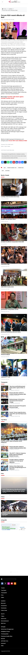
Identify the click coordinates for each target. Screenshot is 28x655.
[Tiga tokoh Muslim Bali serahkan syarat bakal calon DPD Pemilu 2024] (14, 277)
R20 (5, 167)
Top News (4, 419)
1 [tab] (10, 495)
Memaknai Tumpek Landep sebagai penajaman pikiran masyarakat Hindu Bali (12, 241)
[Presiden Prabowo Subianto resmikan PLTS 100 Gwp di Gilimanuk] (4, 461)
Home (5, 8)
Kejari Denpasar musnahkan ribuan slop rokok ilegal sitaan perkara (12, 512)
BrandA (3, 638)
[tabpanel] (14, 485)
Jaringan (3, 626)
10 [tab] (23, 518)
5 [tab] (18, 495)
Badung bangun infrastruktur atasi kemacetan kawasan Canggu (17, 401)
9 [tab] (21, 518)
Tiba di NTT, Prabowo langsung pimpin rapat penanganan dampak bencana (17, 455)
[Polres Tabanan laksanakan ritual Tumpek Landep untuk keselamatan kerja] (14, 187)
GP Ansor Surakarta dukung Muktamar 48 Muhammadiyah (12, 353)
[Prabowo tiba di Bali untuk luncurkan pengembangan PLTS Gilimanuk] (4, 468)
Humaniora (4, 605)
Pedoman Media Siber (6, 636)
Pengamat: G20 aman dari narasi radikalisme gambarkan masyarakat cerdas (13, 308)
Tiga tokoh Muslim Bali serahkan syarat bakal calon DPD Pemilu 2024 (13, 286)
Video (2, 496)
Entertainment (5, 621)
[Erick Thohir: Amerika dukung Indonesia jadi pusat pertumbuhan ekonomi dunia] (14, 322)
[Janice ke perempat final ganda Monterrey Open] (4, 407)
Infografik (4, 520)
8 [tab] (19, 518)
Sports (2, 613)
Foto (2, 473)
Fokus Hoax (4, 610)
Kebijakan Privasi (5, 631)
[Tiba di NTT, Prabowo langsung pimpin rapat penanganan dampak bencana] (4, 455)
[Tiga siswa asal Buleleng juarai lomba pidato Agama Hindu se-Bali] (4, 388)
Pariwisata (3, 608)
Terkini (3, 588)
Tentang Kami (4, 633)
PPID (2, 645)
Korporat (3, 643)
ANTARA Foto (4, 641)
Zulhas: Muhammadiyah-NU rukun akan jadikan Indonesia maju (14, 263)
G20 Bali (7, 170)
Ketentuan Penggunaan (7, 629)
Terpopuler (4, 382)
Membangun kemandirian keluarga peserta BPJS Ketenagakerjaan (11, 566)
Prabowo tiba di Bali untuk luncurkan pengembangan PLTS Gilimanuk (17, 468)
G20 (3, 170)
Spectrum (3, 618)
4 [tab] (16, 495)
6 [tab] (15, 518)
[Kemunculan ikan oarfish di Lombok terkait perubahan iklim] (4, 394)
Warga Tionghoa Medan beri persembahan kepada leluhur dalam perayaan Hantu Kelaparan (13, 441)
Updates (10, 8)
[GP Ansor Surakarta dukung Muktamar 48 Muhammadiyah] (14, 345)
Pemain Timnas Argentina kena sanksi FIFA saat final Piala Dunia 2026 (17, 414)
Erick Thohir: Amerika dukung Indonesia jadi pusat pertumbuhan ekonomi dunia (13, 331)
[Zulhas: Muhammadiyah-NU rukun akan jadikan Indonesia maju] (14, 254)
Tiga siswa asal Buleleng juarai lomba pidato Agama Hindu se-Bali (17, 388)
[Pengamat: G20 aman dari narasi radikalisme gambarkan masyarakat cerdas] (14, 300)
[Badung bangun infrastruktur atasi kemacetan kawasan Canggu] (4, 401)
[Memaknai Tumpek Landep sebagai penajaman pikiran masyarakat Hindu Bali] (14, 232)
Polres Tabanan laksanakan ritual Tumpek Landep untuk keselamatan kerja (12, 196)
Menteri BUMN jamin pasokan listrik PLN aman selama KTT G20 (13, 376)
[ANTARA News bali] (15, 1)
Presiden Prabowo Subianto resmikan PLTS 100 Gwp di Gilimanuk (16, 461)
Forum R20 (21, 167)
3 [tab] (14, 495)
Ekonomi (3, 603)
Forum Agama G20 (11, 167)
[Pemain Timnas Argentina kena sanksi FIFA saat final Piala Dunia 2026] (4, 414)
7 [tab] (17, 518)
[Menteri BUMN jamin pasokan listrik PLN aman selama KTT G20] (14, 367)
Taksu (2, 616)
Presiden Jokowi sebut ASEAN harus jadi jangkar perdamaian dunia (12, 218)
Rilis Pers (3, 623)
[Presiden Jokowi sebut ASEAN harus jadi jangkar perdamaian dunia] (14, 209)
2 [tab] (12, 495)
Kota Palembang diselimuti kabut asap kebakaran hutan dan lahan (13, 490)
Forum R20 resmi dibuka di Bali (9, 10)
